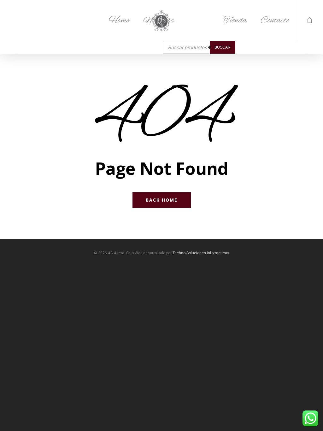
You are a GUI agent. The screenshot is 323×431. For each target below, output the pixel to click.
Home (119, 21)
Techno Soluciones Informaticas (201, 253)
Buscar (222, 47)
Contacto (275, 21)
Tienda (235, 21)
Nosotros (158, 21)
